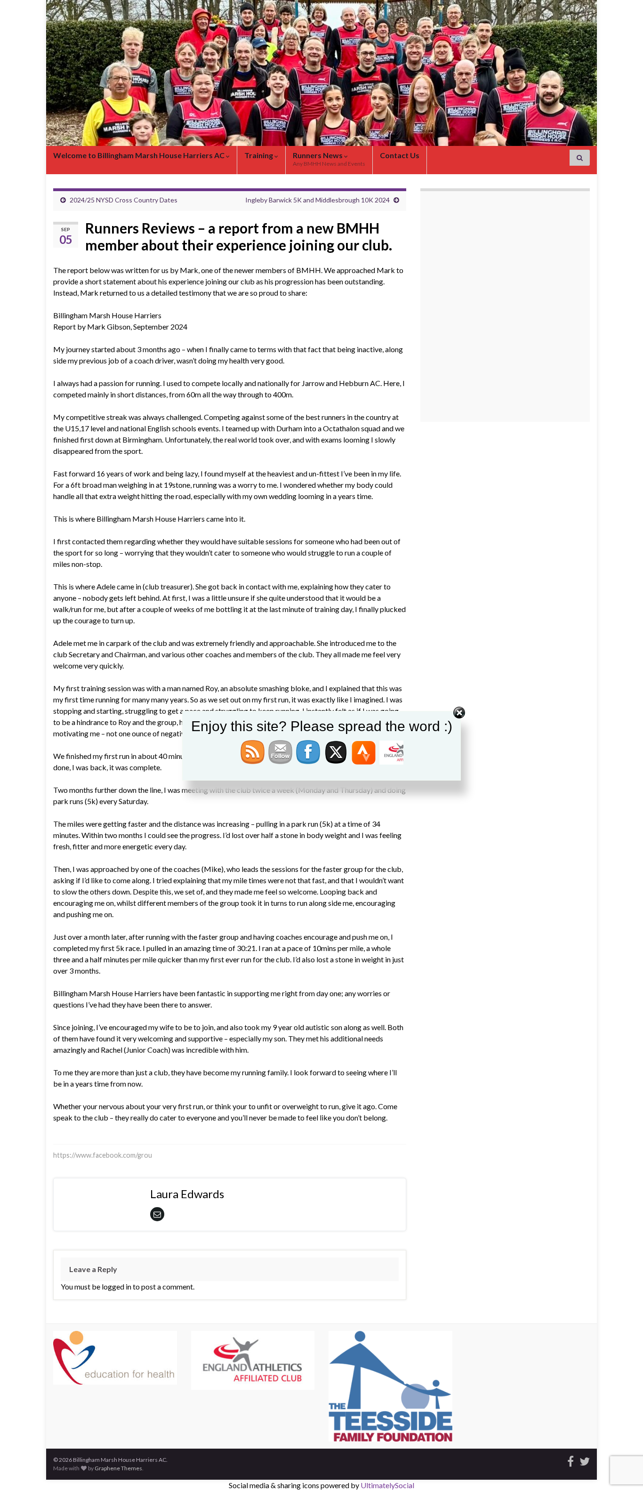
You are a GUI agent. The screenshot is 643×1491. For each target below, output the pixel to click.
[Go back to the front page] (321, 73)
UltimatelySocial (387, 1485)
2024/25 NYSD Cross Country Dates (123, 200)
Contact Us (399, 155)
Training (259, 155)
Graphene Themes (118, 1468)
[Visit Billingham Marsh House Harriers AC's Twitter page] (584, 1460)
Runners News (329, 159)
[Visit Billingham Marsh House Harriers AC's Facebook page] (570, 1460)
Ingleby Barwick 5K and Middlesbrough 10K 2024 (317, 200)
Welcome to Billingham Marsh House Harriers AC (139, 155)
